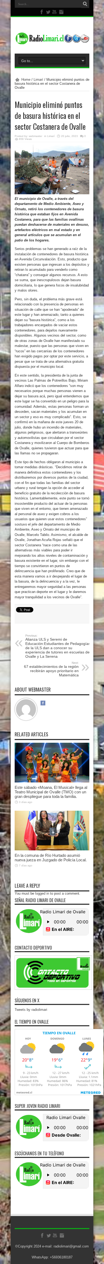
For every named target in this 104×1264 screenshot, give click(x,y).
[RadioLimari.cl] (52, 40)
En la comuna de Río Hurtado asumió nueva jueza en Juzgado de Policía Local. (51, 857)
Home (25, 80)
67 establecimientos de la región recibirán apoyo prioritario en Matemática (51, 669)
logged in (42, 893)
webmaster (35, 136)
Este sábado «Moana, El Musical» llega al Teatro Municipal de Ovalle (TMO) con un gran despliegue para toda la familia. (51, 792)
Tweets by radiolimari (31, 1010)
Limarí (38, 80)
